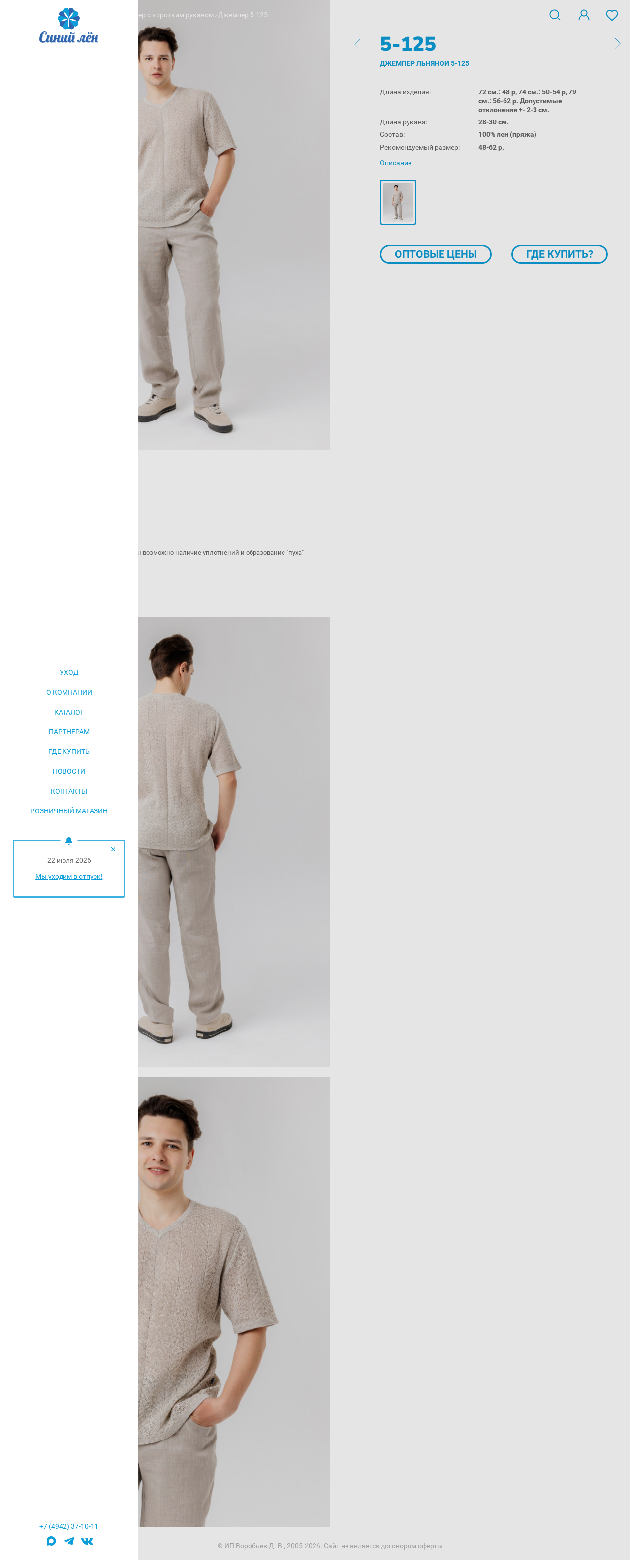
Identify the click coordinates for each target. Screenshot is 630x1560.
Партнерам (69, 732)
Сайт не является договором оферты (383, 1546)
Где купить (69, 751)
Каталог (69, 712)
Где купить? (559, 254)
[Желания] (612, 14)
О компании (69, 692)
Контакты (69, 791)
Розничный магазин (69, 811)
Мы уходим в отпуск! (69, 876)
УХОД (69, 672)
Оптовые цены (436, 254)
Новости (69, 771)
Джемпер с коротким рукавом (165, 15)
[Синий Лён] (69, 26)
